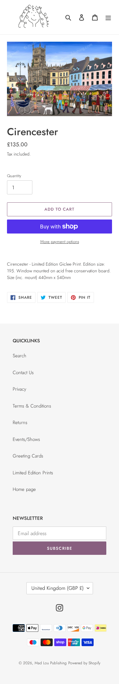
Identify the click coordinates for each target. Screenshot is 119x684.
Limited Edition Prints (33, 472)
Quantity (14, 176)
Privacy (19, 389)
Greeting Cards (28, 455)
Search (19, 355)
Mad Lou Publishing (51, 663)
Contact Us (23, 372)
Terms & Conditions (32, 405)
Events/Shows (26, 439)
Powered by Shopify (84, 663)
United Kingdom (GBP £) (57, 588)
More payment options (59, 242)
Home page (24, 489)
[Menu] (108, 17)
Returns (20, 422)
